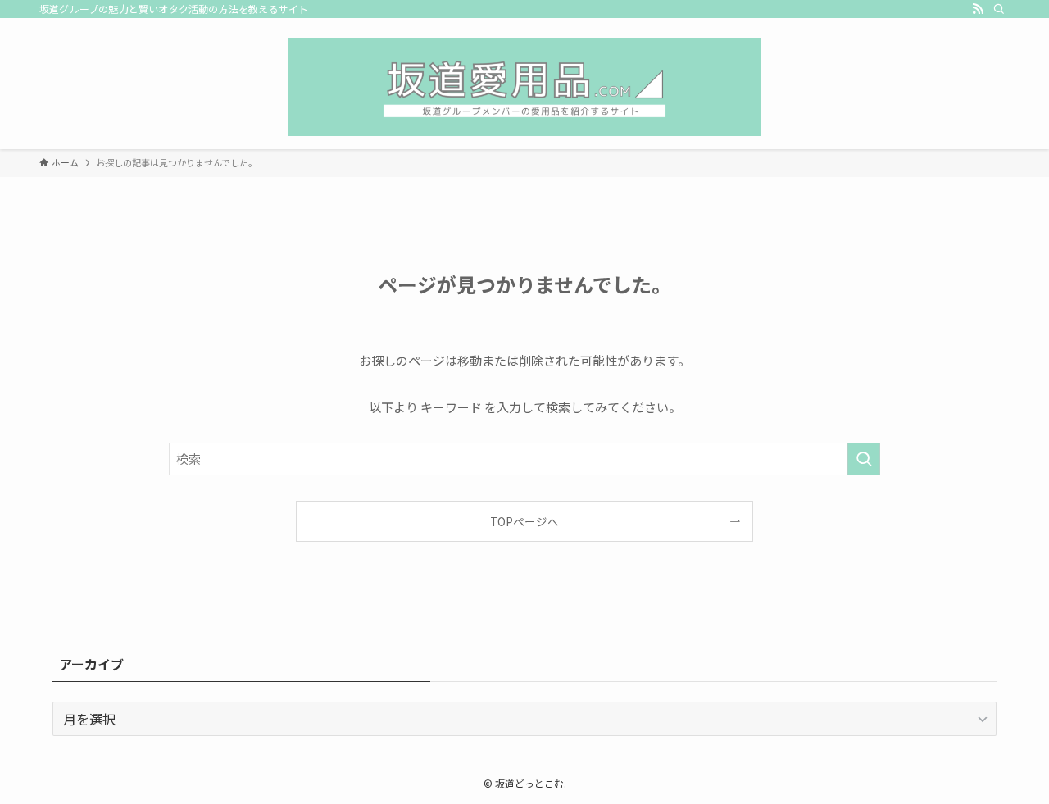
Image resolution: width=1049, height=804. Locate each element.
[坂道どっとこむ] (524, 87)
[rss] (977, 9)
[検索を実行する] (863, 459)
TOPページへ (524, 521)
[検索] (999, 9)
